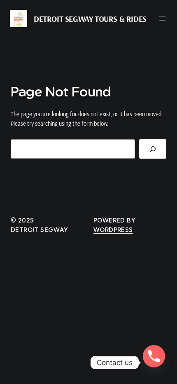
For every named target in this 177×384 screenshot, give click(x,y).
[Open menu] (162, 18)
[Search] (153, 149)
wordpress (113, 229)
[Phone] (154, 362)
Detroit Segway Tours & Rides (90, 19)
